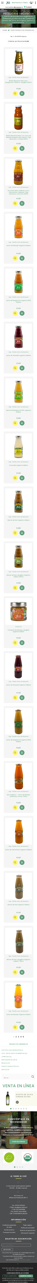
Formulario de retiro (9, 1232)
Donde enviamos (9, 1230)
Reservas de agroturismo (27, 1230)
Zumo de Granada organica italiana (18, 355)
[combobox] (18, 41)
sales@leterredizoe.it (20, 1207)
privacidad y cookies (25, 1260)
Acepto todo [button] (25, 1276)
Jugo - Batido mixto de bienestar (18, 77)
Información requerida (28, 1233)
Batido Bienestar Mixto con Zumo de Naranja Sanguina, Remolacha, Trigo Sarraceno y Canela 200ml (18, 137)
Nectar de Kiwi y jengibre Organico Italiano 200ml (18, 576)
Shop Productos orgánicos (22, 30)
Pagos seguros (27, 1225)
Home (5, 30)
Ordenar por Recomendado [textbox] (18, 41)
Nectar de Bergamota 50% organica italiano (18, 411)
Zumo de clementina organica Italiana (18, 850)
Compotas (18, 626)
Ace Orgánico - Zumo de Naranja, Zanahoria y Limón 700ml (18, 795)
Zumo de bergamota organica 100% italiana (18, 301)
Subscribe (8, 1249)
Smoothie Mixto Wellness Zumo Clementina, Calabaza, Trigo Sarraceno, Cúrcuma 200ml (18, 192)
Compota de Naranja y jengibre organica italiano (18, 631)
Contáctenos (18, 1142)
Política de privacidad (27, 1228)
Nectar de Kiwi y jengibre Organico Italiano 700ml (18, 960)
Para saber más (10, 1276)
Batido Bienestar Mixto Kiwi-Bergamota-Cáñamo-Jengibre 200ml (18, 81)
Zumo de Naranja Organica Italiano (19, 245)
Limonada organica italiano (18, 465)
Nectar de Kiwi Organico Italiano (19, 520)
